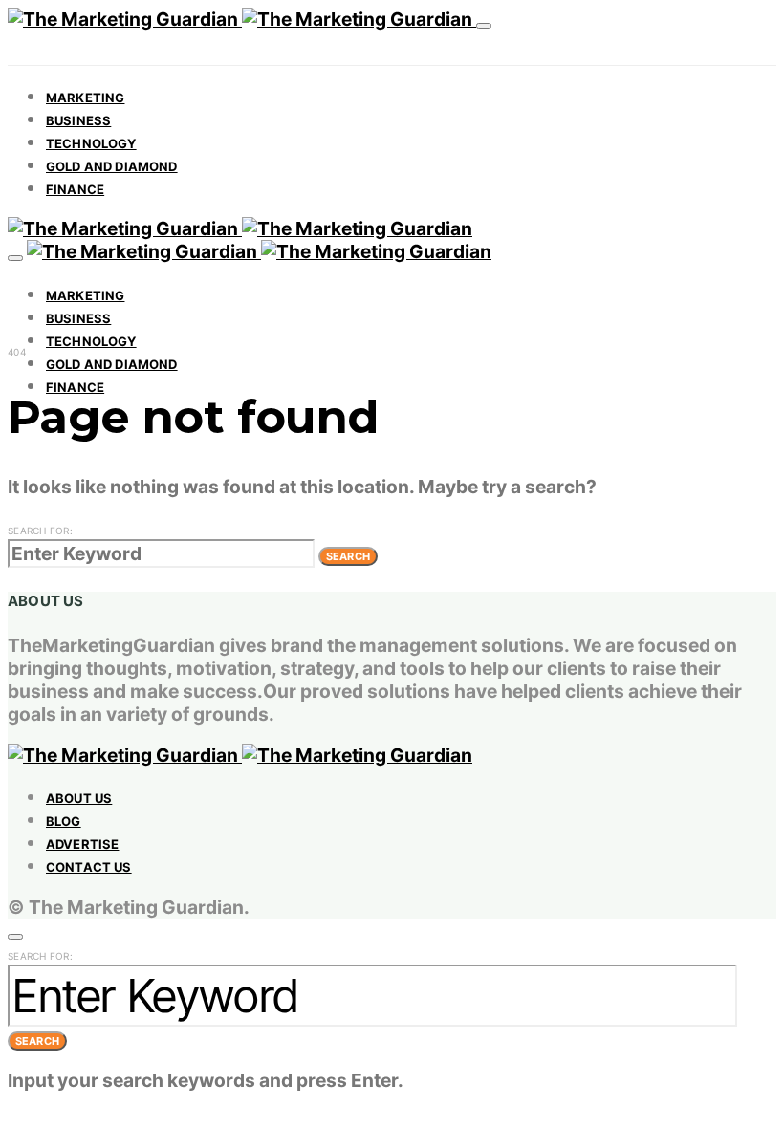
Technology (91, 143)
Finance (75, 189)
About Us (79, 798)
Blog (63, 821)
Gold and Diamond (112, 166)
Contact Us (89, 867)
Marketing (85, 97)
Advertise (82, 844)
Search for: (40, 530)
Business (78, 120)
